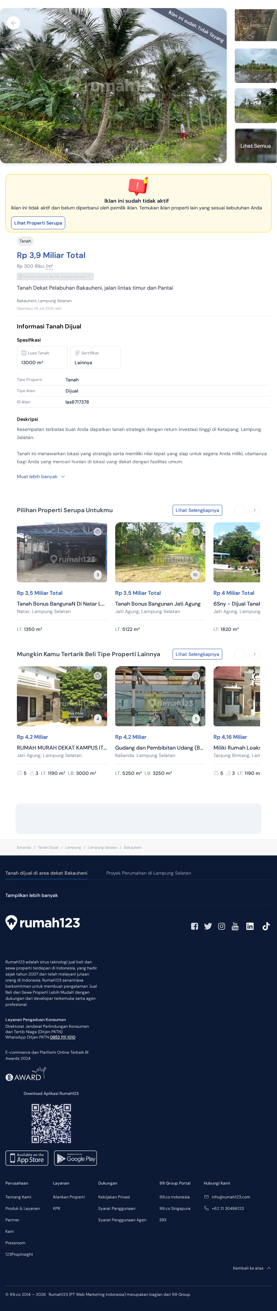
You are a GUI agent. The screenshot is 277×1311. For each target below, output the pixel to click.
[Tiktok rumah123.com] (266, 926)
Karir (9, 1231)
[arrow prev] (239, 510)
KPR (56, 1208)
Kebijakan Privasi (114, 1197)
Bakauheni (133, 847)
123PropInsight (19, 1254)
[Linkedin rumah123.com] (250, 926)
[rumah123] (42, 923)
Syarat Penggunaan (116, 1208)
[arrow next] (254, 510)
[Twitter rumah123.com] (208, 926)
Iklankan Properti (69, 1197)
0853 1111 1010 (62, 1037)
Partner (12, 1220)
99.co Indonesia (174, 1197)
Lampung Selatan (102, 847)
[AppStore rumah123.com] (26, 1158)
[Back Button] (13, 23)
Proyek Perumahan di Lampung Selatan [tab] (148, 873)
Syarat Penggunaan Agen (122, 1220)
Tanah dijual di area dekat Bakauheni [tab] (46, 873)
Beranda (24, 847)
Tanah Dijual (48, 847)
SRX (163, 1220)
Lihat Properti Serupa (38, 223)
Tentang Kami (18, 1197)
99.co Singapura (175, 1208)
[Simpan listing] (98, 532)
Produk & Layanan (22, 1208)
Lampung (73, 847)
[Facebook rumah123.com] (195, 926)
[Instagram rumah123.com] (222, 926)
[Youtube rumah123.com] (235, 926)
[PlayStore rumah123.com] (75, 1158)
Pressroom (15, 1243)
